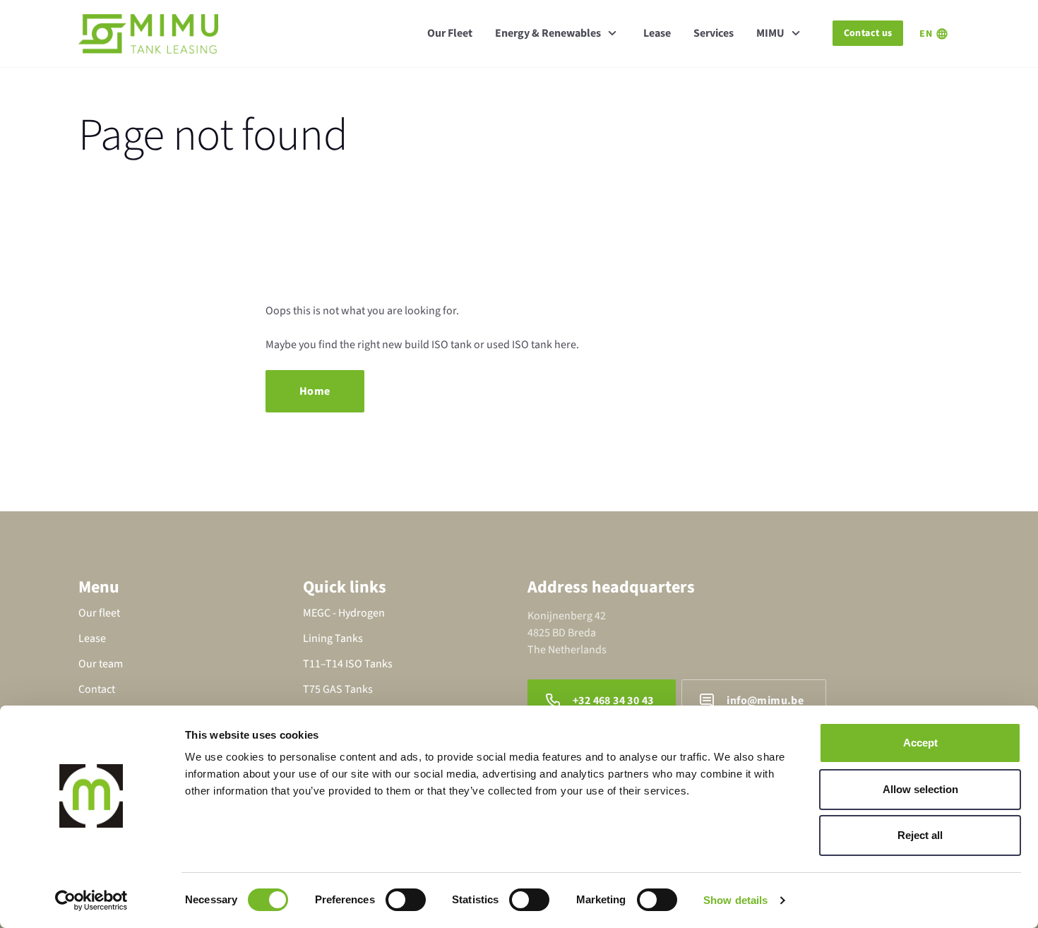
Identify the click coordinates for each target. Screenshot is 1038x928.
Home (314, 391)
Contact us (868, 33)
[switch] (406, 899)
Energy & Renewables (548, 33)
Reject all (920, 835)
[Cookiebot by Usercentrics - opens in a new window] (91, 900)
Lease (657, 33)
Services (713, 33)
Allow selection (920, 789)
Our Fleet (449, 33)
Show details (735, 900)
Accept (920, 743)
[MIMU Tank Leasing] (148, 34)
